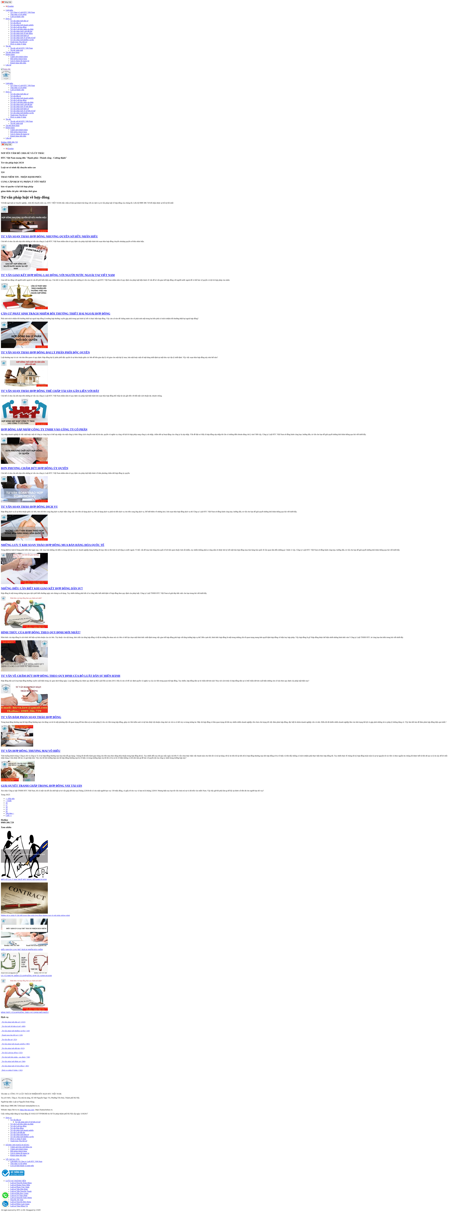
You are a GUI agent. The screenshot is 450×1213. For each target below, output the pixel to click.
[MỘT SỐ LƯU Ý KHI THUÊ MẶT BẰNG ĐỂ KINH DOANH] (24, 877)
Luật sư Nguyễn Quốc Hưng (21, 1198)
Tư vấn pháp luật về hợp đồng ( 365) (15, 1066)
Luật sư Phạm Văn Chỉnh (19, 1187)
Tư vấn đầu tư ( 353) (9, 1039)
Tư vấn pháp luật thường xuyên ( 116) (15, 1031)
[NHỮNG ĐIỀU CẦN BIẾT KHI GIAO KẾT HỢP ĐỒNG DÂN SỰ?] (24, 583)
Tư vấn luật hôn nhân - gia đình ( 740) (15, 1057)
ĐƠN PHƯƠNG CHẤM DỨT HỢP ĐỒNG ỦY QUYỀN (34, 468)
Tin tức (8, 46)
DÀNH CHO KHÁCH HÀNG (17, 1145)
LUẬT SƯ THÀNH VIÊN (16, 1181)
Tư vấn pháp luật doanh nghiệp (22, 25)
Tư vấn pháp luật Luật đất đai (21, 31)
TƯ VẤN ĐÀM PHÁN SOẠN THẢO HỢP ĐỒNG (31, 717)
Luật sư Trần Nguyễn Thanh (21, 1191)
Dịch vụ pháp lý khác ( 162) (12, 1070)
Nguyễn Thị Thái (16, 1200)
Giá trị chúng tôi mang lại (19, 61)
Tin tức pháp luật (16, 50)
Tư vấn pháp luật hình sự (19, 36)
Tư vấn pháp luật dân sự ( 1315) (13, 1022)
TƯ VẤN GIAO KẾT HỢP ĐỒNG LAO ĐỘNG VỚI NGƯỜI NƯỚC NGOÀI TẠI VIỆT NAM (58, 275)
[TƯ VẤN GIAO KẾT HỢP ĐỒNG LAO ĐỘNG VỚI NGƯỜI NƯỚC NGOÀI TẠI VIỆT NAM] (24, 270)
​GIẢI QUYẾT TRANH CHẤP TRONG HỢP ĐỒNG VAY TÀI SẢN (41, 785)
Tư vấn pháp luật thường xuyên (22, 40)
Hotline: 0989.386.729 (9, 142)
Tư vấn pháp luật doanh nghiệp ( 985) (15, 1044)
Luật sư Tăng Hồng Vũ (19, 1206)
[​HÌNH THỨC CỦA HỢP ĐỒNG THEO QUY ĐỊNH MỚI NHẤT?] (24, 627)
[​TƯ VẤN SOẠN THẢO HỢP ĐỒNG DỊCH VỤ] (24, 502)
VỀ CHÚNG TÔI (12, 1159)
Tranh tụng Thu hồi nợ (18, 42)
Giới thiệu (9, 10)
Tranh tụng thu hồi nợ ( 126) (12, 1035)
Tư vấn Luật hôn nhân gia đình (21, 29)
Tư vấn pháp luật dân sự (19, 21)
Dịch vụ (9, 19)
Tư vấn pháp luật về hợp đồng (21, 33)
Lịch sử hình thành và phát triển (22, 1166)
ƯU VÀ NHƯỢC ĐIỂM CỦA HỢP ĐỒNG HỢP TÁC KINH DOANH (26, 976)
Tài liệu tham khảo (12, 52)
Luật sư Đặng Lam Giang (19, 1204)
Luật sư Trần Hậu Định (19, 1189)
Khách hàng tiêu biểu (18, 63)
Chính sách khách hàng (19, 57)
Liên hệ (8, 65)
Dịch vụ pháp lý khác (18, 44)
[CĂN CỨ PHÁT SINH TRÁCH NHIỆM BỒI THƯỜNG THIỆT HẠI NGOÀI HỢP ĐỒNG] (24, 309)
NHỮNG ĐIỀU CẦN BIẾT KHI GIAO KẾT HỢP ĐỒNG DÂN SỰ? (42, 588)
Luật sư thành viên (17, 17)
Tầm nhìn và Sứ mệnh (18, 1164)
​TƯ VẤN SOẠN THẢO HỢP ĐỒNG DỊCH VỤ (29, 506)
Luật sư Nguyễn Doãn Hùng (21, 1183)
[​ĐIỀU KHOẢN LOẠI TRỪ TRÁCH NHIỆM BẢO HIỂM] (24, 947)
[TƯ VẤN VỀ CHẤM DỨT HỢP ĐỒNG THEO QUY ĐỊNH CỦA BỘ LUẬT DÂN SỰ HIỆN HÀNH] (24, 671)
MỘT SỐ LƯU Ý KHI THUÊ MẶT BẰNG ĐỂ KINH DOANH (24, 879)
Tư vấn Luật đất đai (17, 1132)
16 (7, 803)
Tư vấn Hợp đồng (17, 1128)
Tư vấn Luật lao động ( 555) (12, 1053)
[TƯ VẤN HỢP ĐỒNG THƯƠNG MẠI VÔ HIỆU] (17, 746)
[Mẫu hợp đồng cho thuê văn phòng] (6, 79)
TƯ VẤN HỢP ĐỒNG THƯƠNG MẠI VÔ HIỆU (30, 750)
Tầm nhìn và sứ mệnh (18, 14)
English (11, 6)
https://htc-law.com (27, 1110)
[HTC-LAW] (7, 1089)
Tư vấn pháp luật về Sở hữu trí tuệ (27, 1122)
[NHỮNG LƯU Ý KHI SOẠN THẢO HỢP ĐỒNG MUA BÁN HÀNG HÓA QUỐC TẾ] (24, 540)
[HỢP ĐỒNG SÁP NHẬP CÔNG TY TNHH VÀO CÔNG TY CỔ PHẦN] (24, 424)
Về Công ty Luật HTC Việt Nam (22, 12)
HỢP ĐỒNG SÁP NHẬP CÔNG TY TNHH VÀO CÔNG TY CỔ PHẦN (44, 429)
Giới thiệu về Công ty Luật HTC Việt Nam (26, 1161)
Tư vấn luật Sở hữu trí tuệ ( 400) (13, 1026)
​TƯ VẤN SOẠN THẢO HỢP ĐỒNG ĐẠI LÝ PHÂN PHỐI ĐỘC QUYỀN (45, 352)
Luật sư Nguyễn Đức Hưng (20, 1202)
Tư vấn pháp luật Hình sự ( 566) (13, 1061)
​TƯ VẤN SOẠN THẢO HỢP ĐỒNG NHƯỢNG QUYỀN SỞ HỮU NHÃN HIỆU (49, 236)
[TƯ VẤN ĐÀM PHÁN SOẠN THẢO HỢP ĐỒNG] (24, 712)
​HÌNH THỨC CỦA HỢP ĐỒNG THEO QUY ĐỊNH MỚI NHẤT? (41, 632)
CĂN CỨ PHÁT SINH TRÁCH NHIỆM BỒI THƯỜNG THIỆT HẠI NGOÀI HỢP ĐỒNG (55, 313)
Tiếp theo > (10, 813)
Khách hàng (10, 54)
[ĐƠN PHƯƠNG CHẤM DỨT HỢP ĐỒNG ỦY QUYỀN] (24, 463)
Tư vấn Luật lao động (18, 27)
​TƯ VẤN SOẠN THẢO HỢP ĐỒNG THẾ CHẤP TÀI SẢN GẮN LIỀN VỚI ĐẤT (50, 390)
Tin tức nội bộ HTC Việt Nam (21, 48)
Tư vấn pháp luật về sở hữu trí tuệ (22, 38)
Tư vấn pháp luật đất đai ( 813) (13, 1048)
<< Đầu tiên (10, 799)
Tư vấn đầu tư (15, 23)
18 (7, 807)
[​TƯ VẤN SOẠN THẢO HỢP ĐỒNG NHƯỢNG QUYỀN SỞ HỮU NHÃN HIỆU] (24, 231)
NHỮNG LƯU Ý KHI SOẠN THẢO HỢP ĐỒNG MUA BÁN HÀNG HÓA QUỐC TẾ (52, 544)
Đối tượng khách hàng (18, 59)
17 (7, 805)
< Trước (9, 801)
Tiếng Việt (7, 2)
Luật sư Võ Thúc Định (18, 1195)
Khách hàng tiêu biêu (18, 1155)
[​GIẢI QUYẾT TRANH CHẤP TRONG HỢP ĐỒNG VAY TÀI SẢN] (18, 781)
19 (7, 809)
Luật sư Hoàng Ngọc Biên (20, 1185)
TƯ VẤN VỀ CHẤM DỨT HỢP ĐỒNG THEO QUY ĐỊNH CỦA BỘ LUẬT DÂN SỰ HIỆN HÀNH (60, 675)
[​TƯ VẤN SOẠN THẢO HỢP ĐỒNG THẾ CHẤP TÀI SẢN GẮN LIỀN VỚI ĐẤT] (24, 386)
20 (7, 811)
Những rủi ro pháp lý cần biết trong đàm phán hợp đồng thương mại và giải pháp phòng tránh (35, 915)
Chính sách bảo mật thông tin (21, 1147)
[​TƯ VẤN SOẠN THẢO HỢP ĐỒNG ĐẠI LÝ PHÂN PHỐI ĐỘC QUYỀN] (24, 347)
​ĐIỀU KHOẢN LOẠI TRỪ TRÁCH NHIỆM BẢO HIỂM (22, 949)
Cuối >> (9, 815)
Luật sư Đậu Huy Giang (19, 1193)
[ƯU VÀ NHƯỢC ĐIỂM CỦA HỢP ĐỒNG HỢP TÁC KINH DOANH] (24, 973)
